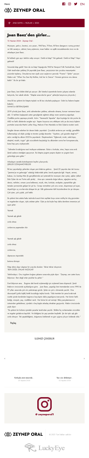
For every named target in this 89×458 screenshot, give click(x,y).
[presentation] (4, 358)
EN (82, 4)
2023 (37, 23)
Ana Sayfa (18, 23)
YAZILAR (28, 23)
